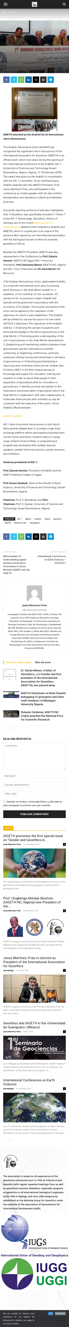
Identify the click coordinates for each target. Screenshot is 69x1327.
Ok (50, 1313)
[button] (64, 4)
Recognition (35, 522)
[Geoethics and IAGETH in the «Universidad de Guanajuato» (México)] (34, 1048)
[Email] (36, 79)
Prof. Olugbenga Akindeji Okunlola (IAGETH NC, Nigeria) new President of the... (32, 902)
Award (47, 519)
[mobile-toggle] (5, 4)
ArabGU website (12, 415)
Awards (12, 11)
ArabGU (37, 519)
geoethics (57, 519)
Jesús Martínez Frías (34, 605)
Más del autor (43, 662)
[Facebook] (6, 79)
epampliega (8, 970)
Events (15, 54)
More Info (60, 1313)
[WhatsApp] (21, 79)
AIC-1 (19, 519)
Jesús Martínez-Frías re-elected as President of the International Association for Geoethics (34, 962)
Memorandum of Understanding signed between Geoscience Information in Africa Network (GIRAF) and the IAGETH (16, 565)
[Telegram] (50, 79)
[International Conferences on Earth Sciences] (34, 1107)
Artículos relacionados (18, 662)
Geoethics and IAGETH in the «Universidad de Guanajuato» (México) (34, 1025)
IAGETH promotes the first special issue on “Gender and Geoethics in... (33, 838)
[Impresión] (43, 79)
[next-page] (10, 728)
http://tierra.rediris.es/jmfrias (34, 610)
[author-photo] (34, 600)
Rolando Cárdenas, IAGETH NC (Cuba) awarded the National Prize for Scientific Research (42, 716)
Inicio (4, 11)
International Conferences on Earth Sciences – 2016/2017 (52, 559)
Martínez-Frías (20, 522)
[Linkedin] (28, 79)
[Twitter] (14, 79)
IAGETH (33, 54)
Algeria (28, 519)
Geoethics (24, 54)
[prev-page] (5, 728)
